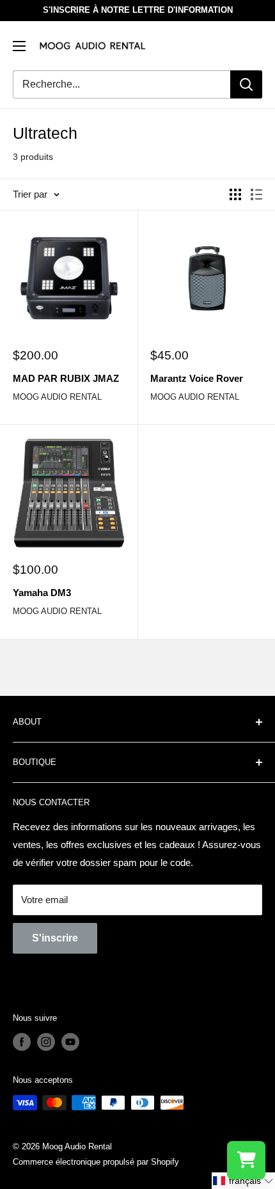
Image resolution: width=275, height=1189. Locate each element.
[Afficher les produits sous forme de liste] (256, 194)
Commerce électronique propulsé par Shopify (96, 1162)
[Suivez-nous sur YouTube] (70, 1042)
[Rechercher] (246, 84)
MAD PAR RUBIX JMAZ (66, 378)
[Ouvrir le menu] (19, 46)
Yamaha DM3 (42, 592)
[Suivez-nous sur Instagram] (46, 1042)
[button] (243, 1180)
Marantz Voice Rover (196, 378)
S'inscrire (55, 938)
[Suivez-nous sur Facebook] (22, 1042)
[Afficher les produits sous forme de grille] (235, 194)
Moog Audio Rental (57, 397)
